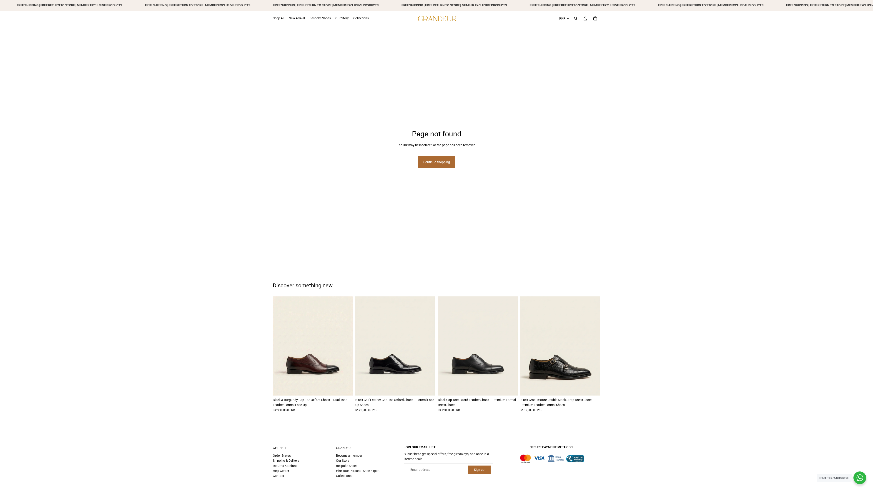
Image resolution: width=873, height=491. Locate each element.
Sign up (479, 469)
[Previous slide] (279, 346)
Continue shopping (436, 162)
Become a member (349, 455)
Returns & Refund (285, 466)
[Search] (576, 18)
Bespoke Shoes (346, 466)
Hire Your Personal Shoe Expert (358, 471)
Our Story (342, 460)
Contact (278, 476)
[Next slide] (346, 346)
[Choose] (345, 388)
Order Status (282, 455)
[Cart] (595, 18)
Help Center (281, 471)
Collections (343, 476)
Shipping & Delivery (286, 460)
